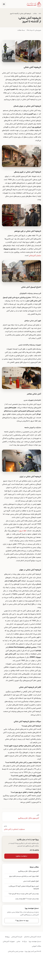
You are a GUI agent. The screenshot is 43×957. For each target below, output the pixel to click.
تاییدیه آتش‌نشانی (16, 937)
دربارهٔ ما (24, 941)
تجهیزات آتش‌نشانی (9, 941)
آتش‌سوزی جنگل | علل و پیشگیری (28, 871)
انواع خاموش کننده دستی (31, 881)
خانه (40, 14)
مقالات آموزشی (36, 946)
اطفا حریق (22, 531)
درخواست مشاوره (21, 856)
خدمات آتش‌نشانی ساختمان (32, 937)
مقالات (35, 14)
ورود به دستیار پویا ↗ (21, 920)
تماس (18, 941)
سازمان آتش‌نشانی (35, 255)
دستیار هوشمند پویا (35, 941)
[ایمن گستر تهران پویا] (34, 4)
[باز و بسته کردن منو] (4, 4)
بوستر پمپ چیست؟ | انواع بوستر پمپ (27, 898)
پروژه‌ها (7, 937)
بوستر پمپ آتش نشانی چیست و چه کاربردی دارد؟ (24, 893)
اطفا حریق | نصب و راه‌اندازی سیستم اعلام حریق (24, 876)
